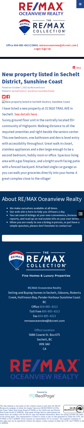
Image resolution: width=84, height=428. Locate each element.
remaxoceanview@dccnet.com (58, 45)
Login (37, 48)
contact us (65, 225)
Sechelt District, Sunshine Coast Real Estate (33, 90)
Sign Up (46, 48)
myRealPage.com (42, 396)
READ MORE (42, 238)
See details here (25, 114)
